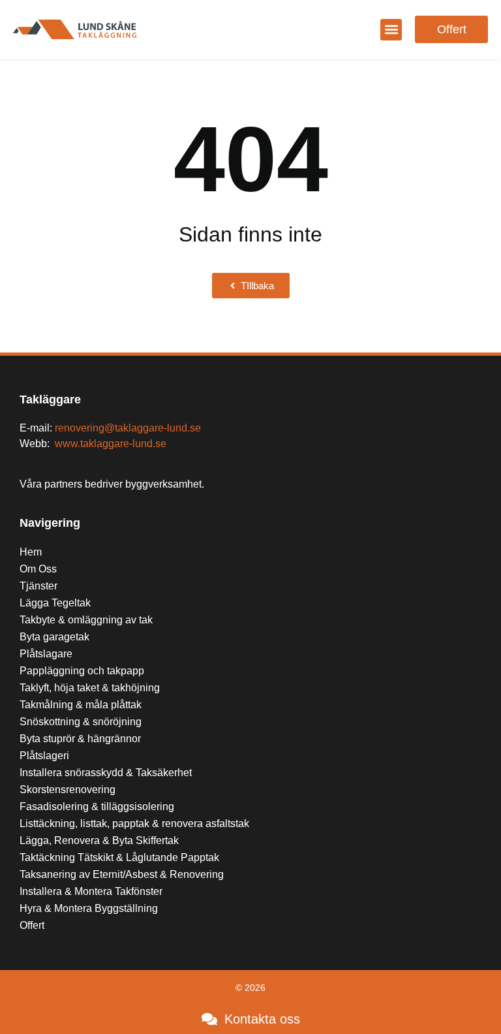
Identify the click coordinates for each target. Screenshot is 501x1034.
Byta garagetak (54, 636)
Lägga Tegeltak (55, 602)
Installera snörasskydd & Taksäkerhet (107, 772)
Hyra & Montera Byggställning (89, 908)
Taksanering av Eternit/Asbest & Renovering (122, 874)
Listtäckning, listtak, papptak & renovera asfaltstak (134, 823)
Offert (32, 925)
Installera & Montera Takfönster (91, 891)
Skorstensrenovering (67, 789)
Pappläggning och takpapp (82, 670)
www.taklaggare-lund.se (110, 443)
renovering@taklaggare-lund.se (128, 427)
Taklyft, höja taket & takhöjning (90, 687)
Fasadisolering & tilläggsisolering (97, 806)
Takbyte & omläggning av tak (86, 619)
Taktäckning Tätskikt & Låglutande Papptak (119, 857)
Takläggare (50, 399)
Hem (31, 551)
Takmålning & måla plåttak (81, 704)
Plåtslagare (46, 653)
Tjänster (38, 585)
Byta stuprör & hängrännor (80, 738)
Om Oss (38, 568)
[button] (391, 29)
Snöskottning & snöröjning (81, 721)
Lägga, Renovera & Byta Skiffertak (99, 840)
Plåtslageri (44, 755)
